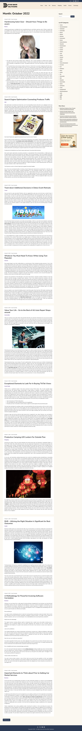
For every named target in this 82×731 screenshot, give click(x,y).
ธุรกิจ (61, 93)
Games (61, 55)
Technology (75, 5)
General (6, 260)
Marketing (62, 68)
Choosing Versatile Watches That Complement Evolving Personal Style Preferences (67, 113)
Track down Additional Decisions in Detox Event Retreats (27, 188)
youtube (75, 1)
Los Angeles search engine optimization (24, 141)
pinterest (77, 1)
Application (62, 28)
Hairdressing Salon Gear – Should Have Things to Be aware (25, 23)
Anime (61, 25)
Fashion (61, 47)
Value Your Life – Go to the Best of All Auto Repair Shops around (27, 311)
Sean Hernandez (14, 19)
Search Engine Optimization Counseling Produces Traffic (27, 99)
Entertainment (63, 45)
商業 (61, 97)
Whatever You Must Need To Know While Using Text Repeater (25, 257)
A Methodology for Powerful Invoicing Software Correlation (23, 597)
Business (54, 5)
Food (46, 5)
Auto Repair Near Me (12, 367)
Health (65, 5)
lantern (6, 504)
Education (62, 44)
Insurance (62, 64)
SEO (5, 102)
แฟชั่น (61, 95)
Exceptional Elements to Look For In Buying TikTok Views (27, 383)
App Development (63, 26)
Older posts (7, 720)
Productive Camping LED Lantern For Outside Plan (24, 437)
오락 (61, 99)
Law (61, 66)
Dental (61, 40)
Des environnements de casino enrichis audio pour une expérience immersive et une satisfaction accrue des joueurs (69, 125)
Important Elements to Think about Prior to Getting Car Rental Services (26, 674)
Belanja (61, 34)
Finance (69, 5)
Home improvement (64, 62)
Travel (5, 190)
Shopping (60, 5)
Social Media (7, 386)
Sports (61, 83)
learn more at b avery (15, 83)
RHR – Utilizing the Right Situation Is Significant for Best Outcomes (27, 522)
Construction (62, 38)
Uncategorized (63, 89)
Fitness (61, 51)
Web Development (64, 91)
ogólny (61, 72)
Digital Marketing (63, 42)
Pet (49, 5)
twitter (73, 1)
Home (41, 5)
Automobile (7, 315)
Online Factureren (29, 649)
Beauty (6, 26)
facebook (72, 1)
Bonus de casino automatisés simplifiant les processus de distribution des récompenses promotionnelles (68, 121)
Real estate (62, 76)
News (61, 70)
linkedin (70, 1)
